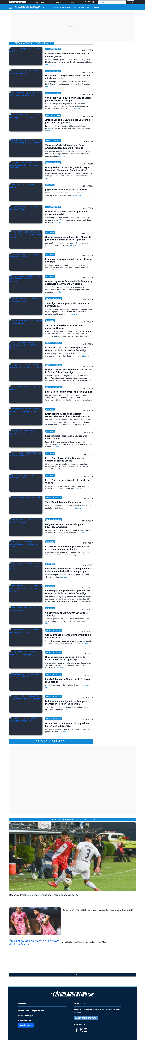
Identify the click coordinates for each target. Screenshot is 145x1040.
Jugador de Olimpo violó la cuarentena (66, 189)
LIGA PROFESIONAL (62, 7)
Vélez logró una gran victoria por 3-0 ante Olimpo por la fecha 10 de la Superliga (67, 592)
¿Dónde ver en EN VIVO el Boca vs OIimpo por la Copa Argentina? (67, 121)
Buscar (130, 2)
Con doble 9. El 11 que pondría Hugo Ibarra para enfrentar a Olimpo (68, 99)
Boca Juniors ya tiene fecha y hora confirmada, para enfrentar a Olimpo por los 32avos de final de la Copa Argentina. (69, 174)
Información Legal (25, 1015)
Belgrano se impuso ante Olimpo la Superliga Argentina (64, 525)
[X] (89, 2)
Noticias (50, 232)
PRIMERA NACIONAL (81, 7)
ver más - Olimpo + (51, 741)
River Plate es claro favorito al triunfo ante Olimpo (68, 481)
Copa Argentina (53, 49)
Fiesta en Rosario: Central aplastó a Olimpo (68, 391)
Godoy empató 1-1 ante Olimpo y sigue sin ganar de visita (68, 636)
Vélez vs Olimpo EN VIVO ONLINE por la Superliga (66, 614)
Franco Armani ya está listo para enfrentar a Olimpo (68, 260)
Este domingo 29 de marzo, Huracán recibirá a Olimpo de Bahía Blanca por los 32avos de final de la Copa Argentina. (67, 83)
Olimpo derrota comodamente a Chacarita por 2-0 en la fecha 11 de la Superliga (68, 238)
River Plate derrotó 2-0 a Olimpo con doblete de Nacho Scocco (65, 459)
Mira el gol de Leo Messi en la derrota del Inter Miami (84, 942)
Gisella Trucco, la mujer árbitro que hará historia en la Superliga (67, 724)
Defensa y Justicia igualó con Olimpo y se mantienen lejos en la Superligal (67, 702)
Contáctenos (25, 1025)
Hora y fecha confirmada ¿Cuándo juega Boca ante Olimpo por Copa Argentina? (67, 169)
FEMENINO (96, 7)
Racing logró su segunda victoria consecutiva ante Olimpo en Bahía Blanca (68, 415)
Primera (49, 185)
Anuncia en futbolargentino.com (31, 1011)
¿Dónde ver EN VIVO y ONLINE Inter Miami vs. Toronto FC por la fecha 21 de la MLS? (97, 910)
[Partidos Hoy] (93, 2)
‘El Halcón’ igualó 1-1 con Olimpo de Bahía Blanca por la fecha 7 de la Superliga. (66, 708)
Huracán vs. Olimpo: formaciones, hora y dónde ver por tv (67, 77)
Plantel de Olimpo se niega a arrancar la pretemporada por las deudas (67, 548)
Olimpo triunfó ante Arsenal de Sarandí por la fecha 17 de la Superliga (68, 371)
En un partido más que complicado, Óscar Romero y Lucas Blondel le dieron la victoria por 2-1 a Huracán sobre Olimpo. (68, 60)
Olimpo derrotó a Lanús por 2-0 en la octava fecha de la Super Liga (65, 658)
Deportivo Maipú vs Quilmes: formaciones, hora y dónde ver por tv (43, 894)
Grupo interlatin (24, 1020)
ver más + (72, 974)
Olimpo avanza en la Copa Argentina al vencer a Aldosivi (66, 213)
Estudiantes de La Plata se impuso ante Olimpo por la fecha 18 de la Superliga (66, 349)
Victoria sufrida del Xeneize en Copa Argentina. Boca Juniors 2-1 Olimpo (64, 146)
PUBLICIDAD (74, 2)
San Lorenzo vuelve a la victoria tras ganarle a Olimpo (65, 327)
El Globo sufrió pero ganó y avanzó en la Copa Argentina (67, 55)
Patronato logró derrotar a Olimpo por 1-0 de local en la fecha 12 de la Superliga (68, 570)
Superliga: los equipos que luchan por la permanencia (67, 304)
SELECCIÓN (47, 7)
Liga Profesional (53, 299)
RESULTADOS (40, 2)
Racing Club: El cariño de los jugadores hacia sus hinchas (66, 437)
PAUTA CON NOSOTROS (85, 1018)
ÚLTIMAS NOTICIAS (17, 2)
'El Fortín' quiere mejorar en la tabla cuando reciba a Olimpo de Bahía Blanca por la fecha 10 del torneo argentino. (68, 620)
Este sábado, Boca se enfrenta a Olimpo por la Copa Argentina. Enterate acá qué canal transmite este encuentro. (68, 127)
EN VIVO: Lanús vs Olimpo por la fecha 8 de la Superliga (68, 680)
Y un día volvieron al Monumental (63, 502)
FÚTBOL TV (57, 2)
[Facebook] (85, 2)
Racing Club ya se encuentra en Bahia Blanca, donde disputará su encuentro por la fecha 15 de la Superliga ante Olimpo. (68, 444)
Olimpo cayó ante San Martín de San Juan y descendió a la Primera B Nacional (68, 282)
